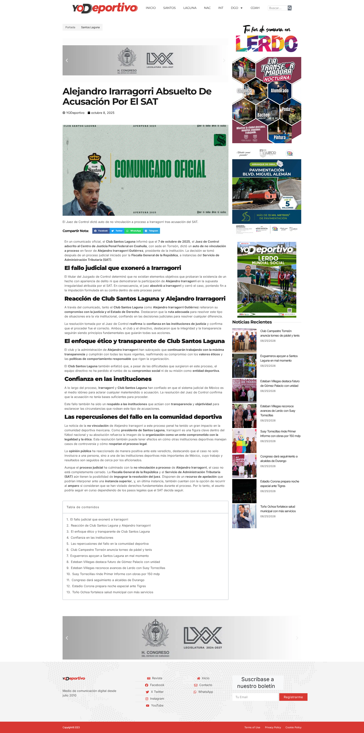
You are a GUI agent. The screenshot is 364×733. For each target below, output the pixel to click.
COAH (255, 8)
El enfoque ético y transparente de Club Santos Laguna (110, 531)
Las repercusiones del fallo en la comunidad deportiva (110, 543)
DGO (234, 8)
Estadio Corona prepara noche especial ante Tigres (109, 586)
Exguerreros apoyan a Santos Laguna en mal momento (109, 556)
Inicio (151, 8)
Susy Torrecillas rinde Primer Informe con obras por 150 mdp (116, 574)
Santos (169, 8)
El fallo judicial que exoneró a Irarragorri (99, 519)
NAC (207, 8)
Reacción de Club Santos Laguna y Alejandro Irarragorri (111, 525)
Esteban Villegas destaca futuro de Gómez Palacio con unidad (115, 562)
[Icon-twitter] (70, 705)
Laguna (189, 8)
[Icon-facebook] (64, 705)
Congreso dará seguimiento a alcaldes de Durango (108, 580)
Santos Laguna (90, 27)
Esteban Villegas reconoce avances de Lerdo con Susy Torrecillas (118, 568)
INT (220, 8)
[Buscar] (290, 7)
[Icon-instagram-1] (76, 705)
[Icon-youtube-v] (83, 705)
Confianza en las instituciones (92, 537)
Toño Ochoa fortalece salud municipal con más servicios (112, 592)
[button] (66, 60)
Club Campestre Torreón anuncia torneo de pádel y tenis (111, 550)
